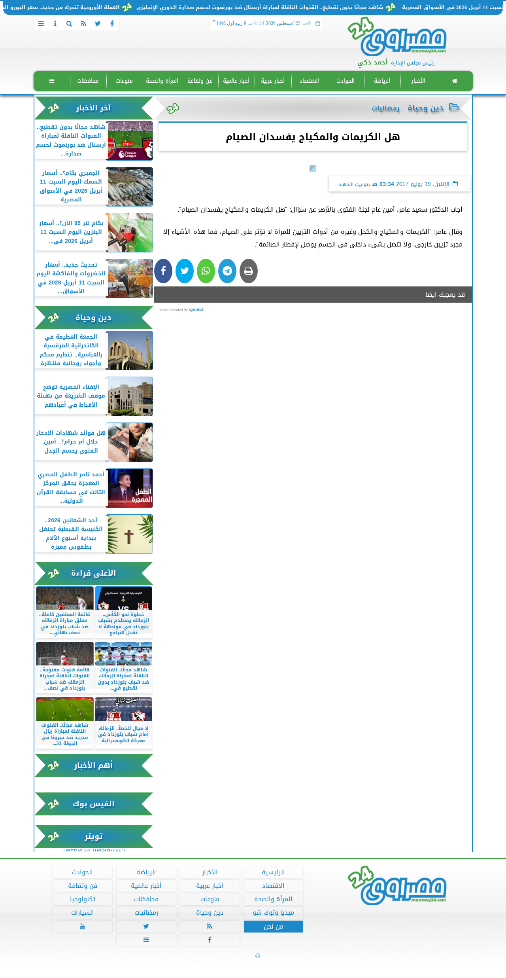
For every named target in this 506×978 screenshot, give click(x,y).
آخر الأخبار (93, 107)
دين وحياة (426, 107)
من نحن (273, 927)
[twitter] (98, 23)
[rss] (83, 23)
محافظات (88, 81)
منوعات (124, 81)
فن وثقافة (199, 81)
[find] (69, 23)
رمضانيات (146, 913)
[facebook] (112, 23)
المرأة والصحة (162, 81)
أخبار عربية (273, 81)
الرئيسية (273, 872)
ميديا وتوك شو (273, 913)
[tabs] (41, 23)
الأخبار (418, 81)
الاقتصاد (309, 81)
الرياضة (382, 81)
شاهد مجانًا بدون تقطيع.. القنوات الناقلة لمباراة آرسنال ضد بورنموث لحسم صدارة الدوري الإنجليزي (279, 7)
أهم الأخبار (93, 765)
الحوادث (345, 81)
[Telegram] (227, 271)
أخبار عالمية (236, 81)
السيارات (82, 913)
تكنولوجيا (82, 899)
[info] (55, 23)
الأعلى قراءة (93, 573)
